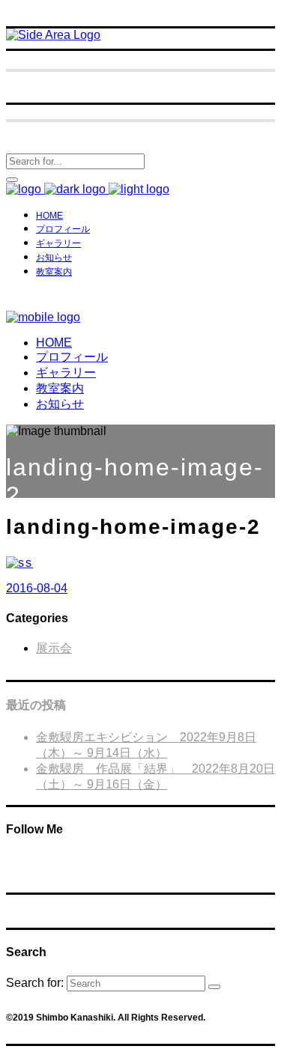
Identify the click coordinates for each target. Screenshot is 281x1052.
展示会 (54, 648)
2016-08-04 (36, 588)
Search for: (35, 982)
